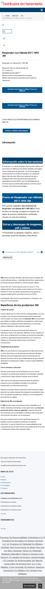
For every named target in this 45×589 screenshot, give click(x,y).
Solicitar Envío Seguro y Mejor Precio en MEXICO (22, 90)
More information (29, 586)
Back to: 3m (7, 257)
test (38, 252)
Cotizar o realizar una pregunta (16, 131)
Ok (40, 586)
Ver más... (4, 514)
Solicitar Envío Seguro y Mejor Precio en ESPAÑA (22, 106)
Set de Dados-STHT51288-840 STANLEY (19, 252)
